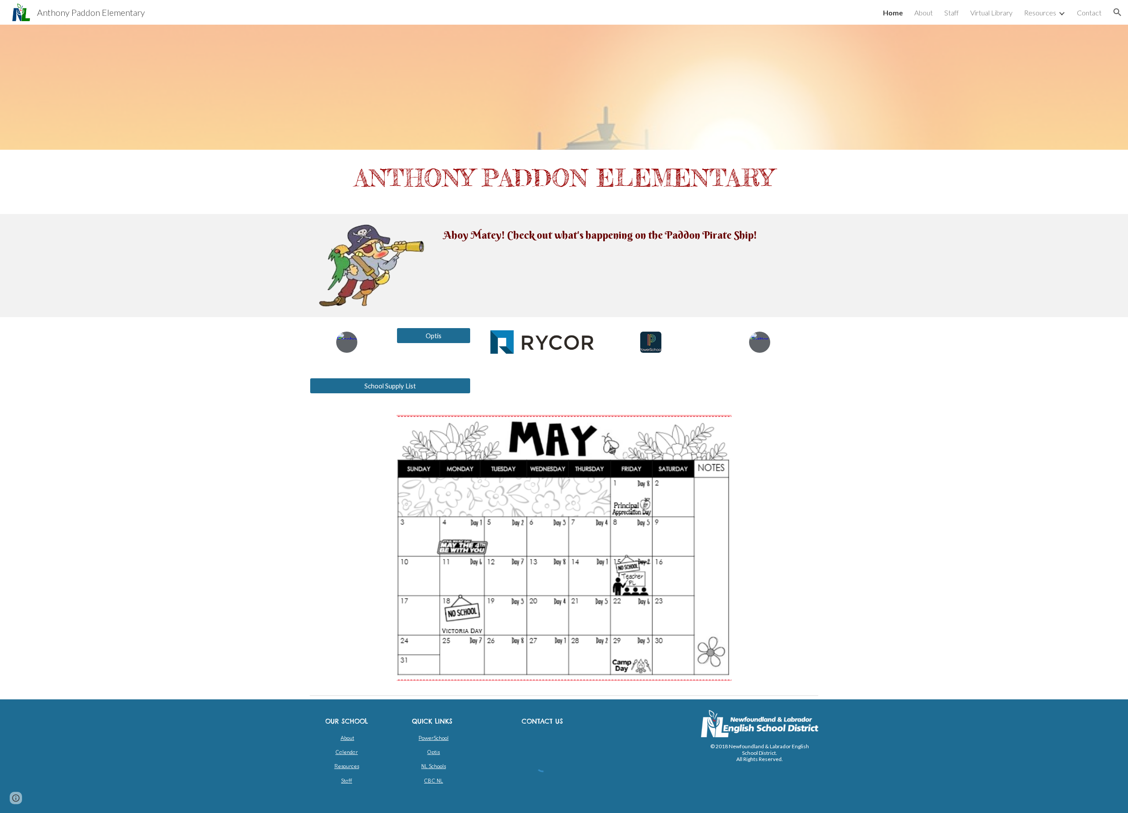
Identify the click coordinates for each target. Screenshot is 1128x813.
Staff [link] (951, 12)
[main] (564, 181)
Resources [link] (1040, 12)
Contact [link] (1089, 12)
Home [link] (893, 12)
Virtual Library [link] (991, 12)
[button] (1117, 12)
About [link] (923, 12)
